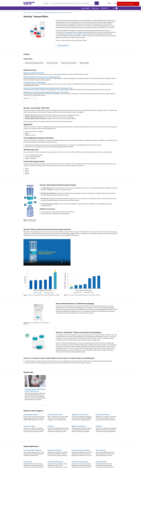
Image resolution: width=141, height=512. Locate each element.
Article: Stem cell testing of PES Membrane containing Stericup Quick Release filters (48, 88)
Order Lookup (95, 8)
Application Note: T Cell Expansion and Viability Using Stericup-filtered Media (46, 92)
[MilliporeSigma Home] (29, 3)
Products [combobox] (46, 3)
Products (29, 12)
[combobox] (71, 3)
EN (115, 3)
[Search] (97, 3)
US (110, 3)
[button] (85, 8)
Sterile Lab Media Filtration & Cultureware (52, 12)
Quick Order (104, 8)
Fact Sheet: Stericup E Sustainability (34, 82)
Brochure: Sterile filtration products (34, 73)
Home (25, 12)
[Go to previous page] (36, 98)
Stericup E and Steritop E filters (76, 34)
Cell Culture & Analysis (37, 12)
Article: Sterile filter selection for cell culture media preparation (42, 77)
